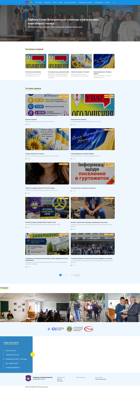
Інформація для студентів (85, 2)
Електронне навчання (100, 379)
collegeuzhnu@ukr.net (13, 367)
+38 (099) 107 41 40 (12, 355)
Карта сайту (60, 381)
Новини (60, 2)
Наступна (77, 275)
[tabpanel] (70, 23)
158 (72, 275)
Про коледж (38, 2)
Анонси (55, 2)
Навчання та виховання (70, 2)
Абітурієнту (47, 2)
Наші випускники (99, 2)
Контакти (107, 2)
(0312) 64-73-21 (11, 350)
